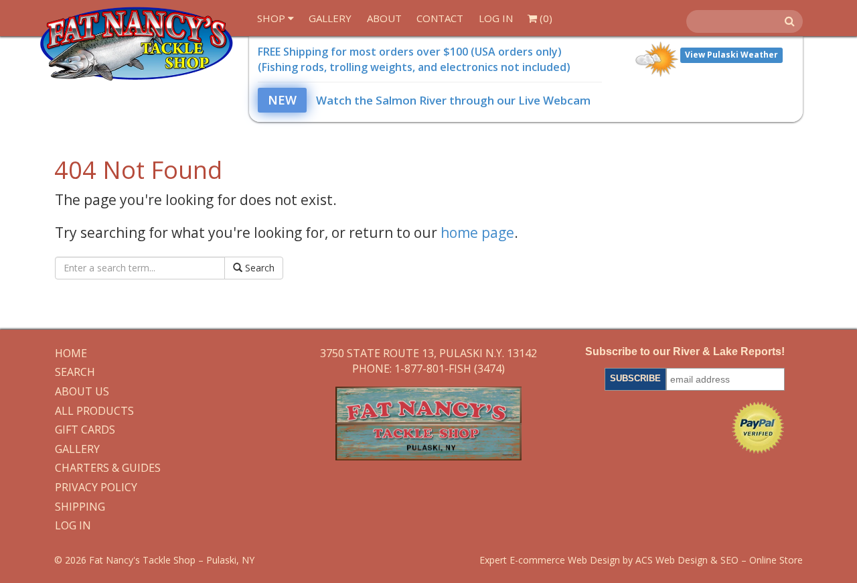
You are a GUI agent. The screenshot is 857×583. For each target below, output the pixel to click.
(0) (544, 18)
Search (258, 267)
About (384, 18)
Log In (496, 18)
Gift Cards (85, 430)
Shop (272, 18)
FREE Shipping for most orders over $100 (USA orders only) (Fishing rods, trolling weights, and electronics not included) (414, 59)
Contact (439, 18)
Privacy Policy (96, 488)
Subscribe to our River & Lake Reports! (685, 351)
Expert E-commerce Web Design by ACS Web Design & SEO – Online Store (641, 560)
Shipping (80, 507)
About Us (82, 392)
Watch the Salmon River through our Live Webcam (429, 100)
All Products (94, 411)
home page (477, 232)
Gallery (330, 18)
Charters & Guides (108, 468)
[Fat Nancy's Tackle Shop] (136, 43)
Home (71, 354)
